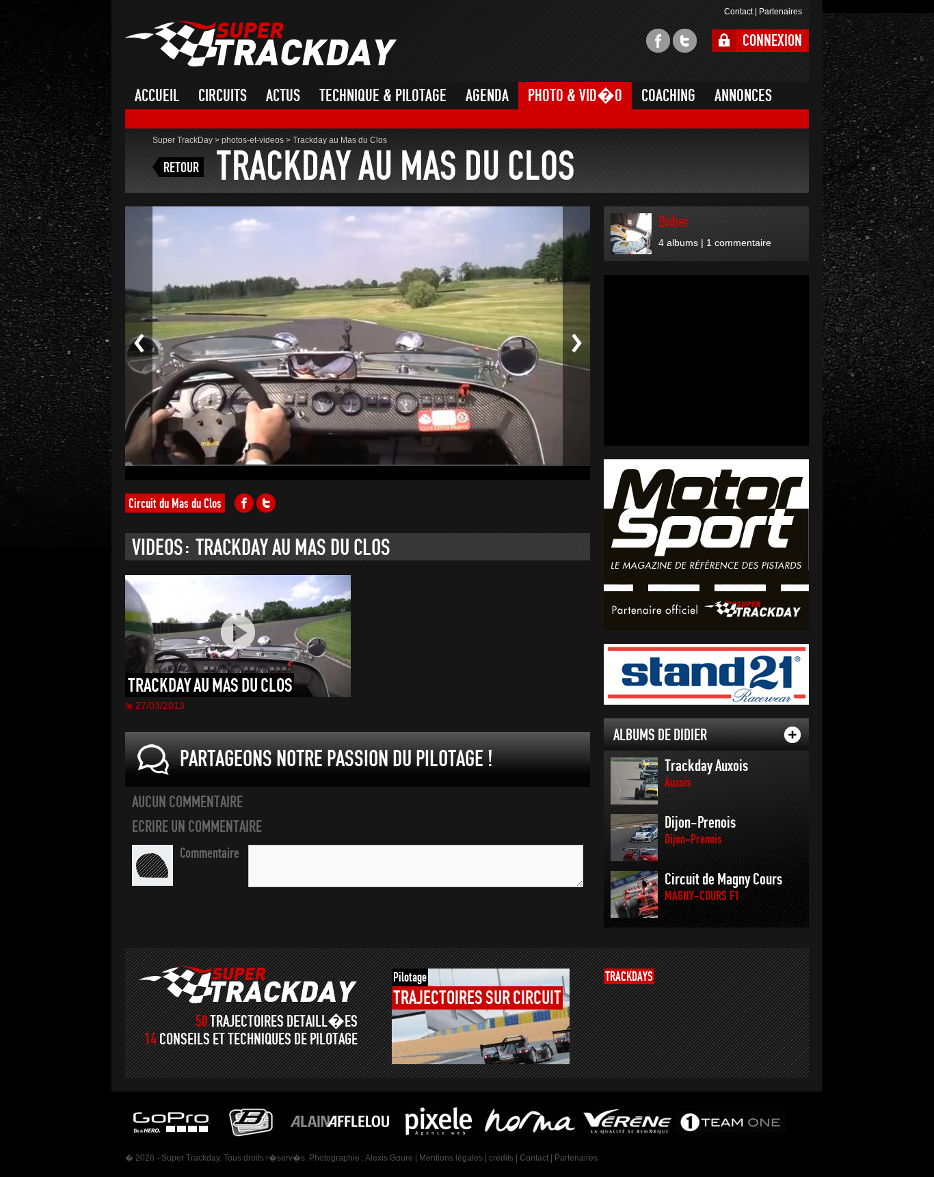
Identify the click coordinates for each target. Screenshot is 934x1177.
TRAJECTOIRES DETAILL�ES (284, 1021)
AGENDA (487, 96)
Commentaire (209, 853)
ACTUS (283, 96)
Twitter (266, 503)
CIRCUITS (222, 96)
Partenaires (780, 11)
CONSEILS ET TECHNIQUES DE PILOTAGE (258, 1039)
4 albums (678, 242)
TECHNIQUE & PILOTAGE (382, 96)
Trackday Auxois (706, 773)
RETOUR (181, 167)
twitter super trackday (685, 41)
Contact (738, 11)
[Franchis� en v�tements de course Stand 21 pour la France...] (706, 674)
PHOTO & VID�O (575, 96)
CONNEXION (772, 40)
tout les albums (792, 735)
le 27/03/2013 (155, 705)
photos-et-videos (253, 140)
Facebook (244, 503)
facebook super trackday (658, 41)
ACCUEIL (157, 96)
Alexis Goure (389, 1158)
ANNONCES (743, 96)
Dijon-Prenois (700, 830)
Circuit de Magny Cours (723, 887)
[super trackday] (248, 984)
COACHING (668, 96)
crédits (501, 1158)
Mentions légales (451, 1158)
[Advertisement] (706, 360)
